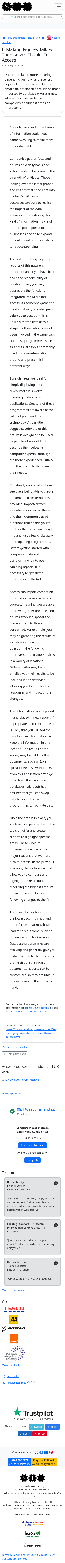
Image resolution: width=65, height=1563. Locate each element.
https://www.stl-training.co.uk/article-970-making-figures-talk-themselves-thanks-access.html (31, 1033)
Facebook (52, 1426)
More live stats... (25, 1114)
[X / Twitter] (36, 1452)
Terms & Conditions (13, 1555)
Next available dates (22, 1079)
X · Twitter (36, 1426)
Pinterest (39, 1433)
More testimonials (13, 1290)
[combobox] (32, 16)
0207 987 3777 (19, 1460)
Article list (13, 1376)
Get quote (32, 1160)
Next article (34, 37)
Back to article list (17, 1047)
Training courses (12, 1093)
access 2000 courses (36, 1008)
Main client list (10, 1365)
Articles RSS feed (17, 1382)
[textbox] (32, 17)
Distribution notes (16, 1053)
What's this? (31, 1382)
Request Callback (44, 1460)
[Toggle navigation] (58, 6)
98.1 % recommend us (36, 1109)
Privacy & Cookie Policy (41, 1555)
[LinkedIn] (46, 1452)
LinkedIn (25, 1433)
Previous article (16, 37)
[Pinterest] (51, 1452)
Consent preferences (14, 1558)
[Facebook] (41, 1452)
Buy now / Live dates (32, 1145)
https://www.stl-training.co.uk (29, 1011)
